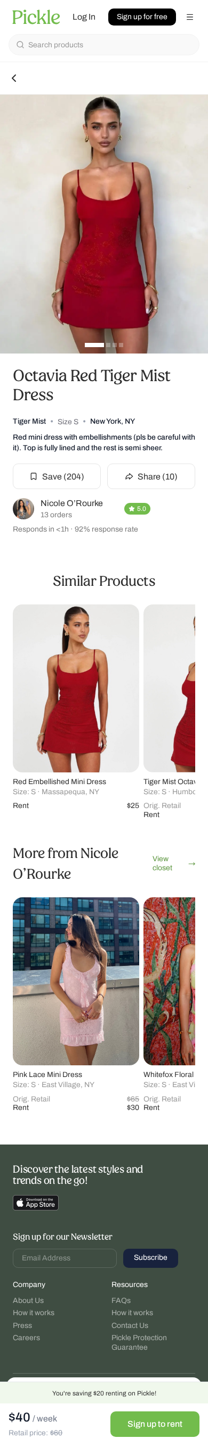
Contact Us (129, 1326)
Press (22, 1326)
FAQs (121, 1301)
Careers (26, 1338)
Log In (84, 16)
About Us (28, 1301)
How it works (33, 1313)
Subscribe (150, 1257)
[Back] (13, 78)
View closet (163, 863)
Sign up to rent (154, 1423)
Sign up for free (142, 17)
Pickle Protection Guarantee (139, 1342)
